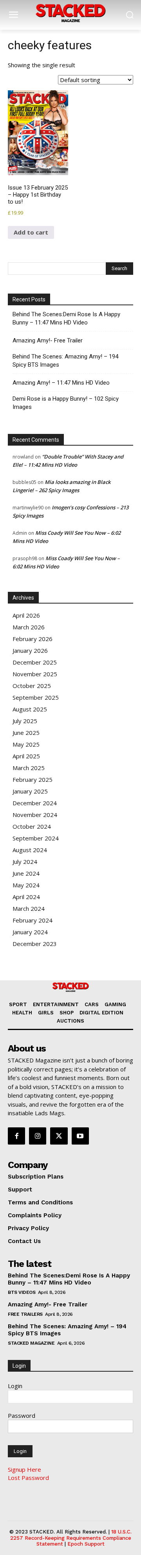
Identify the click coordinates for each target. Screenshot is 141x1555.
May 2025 (26, 744)
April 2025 (26, 756)
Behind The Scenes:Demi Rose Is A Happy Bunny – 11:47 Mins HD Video (66, 318)
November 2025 (35, 674)
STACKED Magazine (31, 1343)
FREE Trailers (25, 1314)
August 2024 (30, 850)
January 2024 (30, 932)
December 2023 (35, 944)
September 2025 (36, 697)
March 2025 (29, 768)
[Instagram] (37, 1136)
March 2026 (29, 627)
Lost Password (28, 1478)
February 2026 (32, 639)
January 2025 (30, 791)
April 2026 (26, 615)
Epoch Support (86, 1544)
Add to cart (31, 232)
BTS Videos (21, 1292)
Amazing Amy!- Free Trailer (48, 340)
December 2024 (35, 803)
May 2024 (26, 885)
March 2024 (29, 908)
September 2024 (36, 838)
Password (21, 1415)
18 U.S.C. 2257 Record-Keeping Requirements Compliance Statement (71, 1538)
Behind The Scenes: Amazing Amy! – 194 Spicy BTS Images (65, 360)
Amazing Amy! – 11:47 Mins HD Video (61, 382)
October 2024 (32, 826)
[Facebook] (16, 1136)
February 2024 (32, 920)
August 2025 (30, 709)
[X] (58, 1136)
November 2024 (35, 815)
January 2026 (30, 650)
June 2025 (26, 732)
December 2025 (35, 662)
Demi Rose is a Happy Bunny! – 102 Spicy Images (66, 402)
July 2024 (25, 861)
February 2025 (32, 779)
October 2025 (32, 686)
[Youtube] (80, 1136)
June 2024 (26, 873)
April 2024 (26, 897)
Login (15, 1386)
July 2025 (25, 721)
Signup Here (24, 1469)
